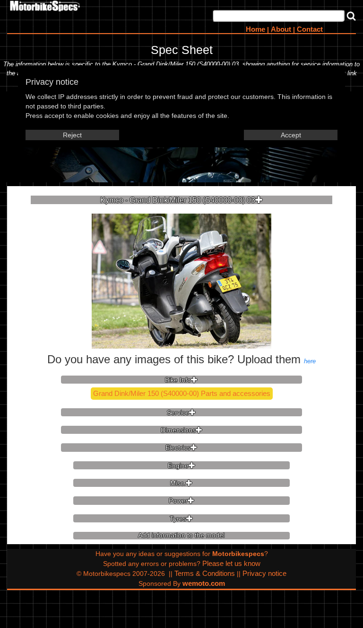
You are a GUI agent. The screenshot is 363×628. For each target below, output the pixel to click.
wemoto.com (203, 583)
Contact (310, 29)
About (281, 29)
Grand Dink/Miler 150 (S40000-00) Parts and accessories (181, 393)
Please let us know (231, 563)
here (310, 361)
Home (255, 29)
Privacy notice (264, 573)
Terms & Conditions (204, 573)
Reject (72, 135)
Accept (291, 135)
